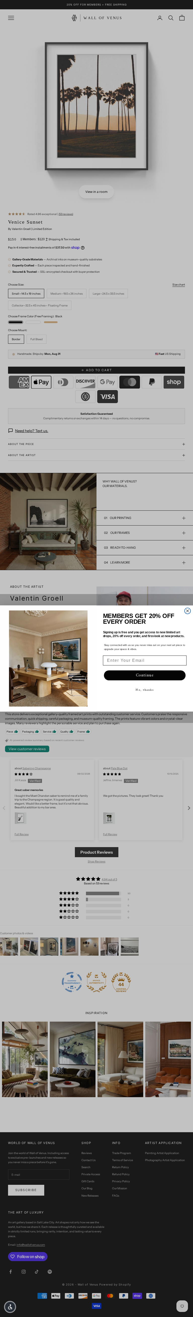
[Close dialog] (188, 611)
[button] (10, 1307)
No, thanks (145, 690)
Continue (145, 675)
